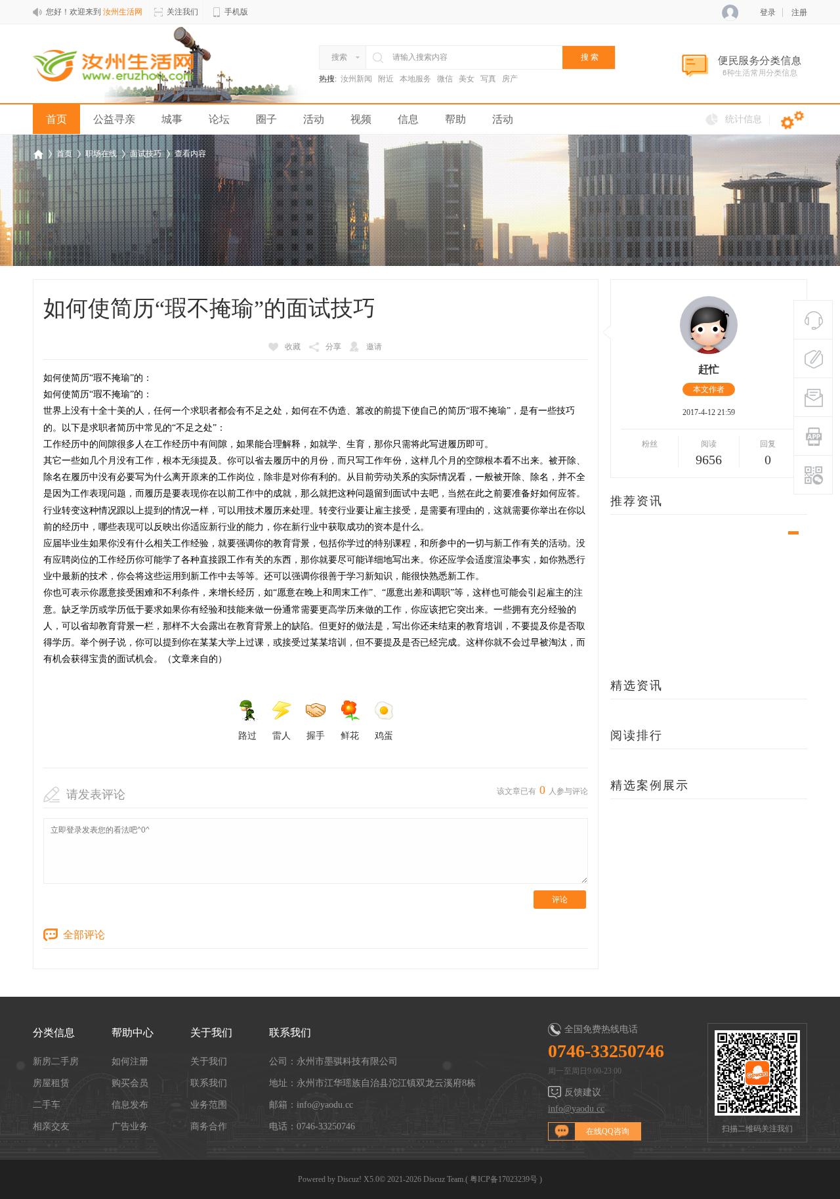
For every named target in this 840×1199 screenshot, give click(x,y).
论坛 (219, 119)
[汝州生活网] (113, 64)
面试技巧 (145, 153)
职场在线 (101, 153)
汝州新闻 (356, 78)
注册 (799, 12)
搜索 (339, 57)
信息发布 (130, 1105)
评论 (560, 899)
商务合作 (208, 1126)
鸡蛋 (384, 736)
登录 (768, 12)
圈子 (266, 119)
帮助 (455, 119)
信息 (408, 119)
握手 (315, 736)
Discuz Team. (444, 1179)
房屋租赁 (51, 1083)
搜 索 (589, 57)
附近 (386, 78)
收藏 (293, 346)
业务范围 (208, 1105)
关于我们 (208, 1061)
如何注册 (130, 1061)
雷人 (281, 736)
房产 (510, 78)
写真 (488, 78)
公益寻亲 (114, 119)
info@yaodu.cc (576, 1109)
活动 (313, 119)
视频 (360, 119)
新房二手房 (56, 1061)
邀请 (374, 346)
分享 (333, 346)
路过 (247, 736)
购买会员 (130, 1083)
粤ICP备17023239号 (503, 1179)
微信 (445, 78)
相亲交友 (51, 1126)
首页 (56, 119)
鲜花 (350, 736)
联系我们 (208, 1083)
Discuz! (349, 1179)
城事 (171, 119)
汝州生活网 (38, 154)
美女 (466, 78)
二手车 (46, 1105)
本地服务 (415, 78)
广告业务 (130, 1126)
